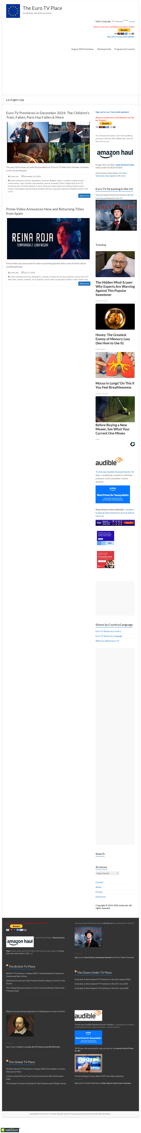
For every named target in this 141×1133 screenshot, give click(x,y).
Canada (128, 509)
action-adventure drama (20, 180)
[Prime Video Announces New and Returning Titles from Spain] (48, 219)
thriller (80, 189)
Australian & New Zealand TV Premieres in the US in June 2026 (101, 988)
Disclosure (101, 896)
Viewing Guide (104, 49)
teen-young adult (58, 279)
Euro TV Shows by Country (108, 631)
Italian (75, 186)
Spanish (65, 189)
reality (19, 279)
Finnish (24, 186)
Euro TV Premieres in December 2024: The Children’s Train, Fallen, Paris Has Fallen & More (47, 115)
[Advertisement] (70, 74)
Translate (131, 21)
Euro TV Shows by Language (109, 636)
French (39, 186)
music (81, 186)
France (123, 173)
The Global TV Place (22, 1062)
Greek (53, 186)
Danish (28, 183)
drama (47, 183)
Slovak (48, 189)
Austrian (45, 180)
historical (61, 186)
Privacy (99, 891)
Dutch (61, 183)
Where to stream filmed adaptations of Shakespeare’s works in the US (35, 1011)
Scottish (41, 189)
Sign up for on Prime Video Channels (104, 957)
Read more (84, 195)
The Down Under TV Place (94, 972)
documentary (38, 183)
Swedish (73, 189)
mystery (11, 189)
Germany (100, 175)
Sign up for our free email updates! (121, 37)
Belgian (53, 180)
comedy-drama (77, 180)
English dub (70, 183)
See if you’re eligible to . (33, 1047)
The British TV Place (22, 966)
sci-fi (34, 279)
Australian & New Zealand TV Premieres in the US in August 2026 (103, 979)
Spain (112, 175)
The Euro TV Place (42, 8)
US (102, 516)
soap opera (56, 189)
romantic (27, 279)
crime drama (13, 183)
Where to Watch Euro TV (107, 640)
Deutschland (111, 512)
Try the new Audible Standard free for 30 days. (94, 1024)
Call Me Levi (107, 923)
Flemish (32, 186)
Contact (99, 882)
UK (119, 175)
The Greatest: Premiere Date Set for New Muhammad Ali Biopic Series (36, 1083)
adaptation (36, 180)
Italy (107, 175)
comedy (66, 180)
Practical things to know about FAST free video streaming (99, 1076)
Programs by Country (124, 49)
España (99, 512)
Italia (130, 512)
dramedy (54, 183)
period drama (31, 189)
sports (47, 279)
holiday (69, 186)
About (99, 887)
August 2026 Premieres (82, 49)
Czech (22, 183)
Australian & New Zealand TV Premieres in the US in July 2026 (101, 984)
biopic (60, 180)
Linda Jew (14, 176)
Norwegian (20, 189)
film (19, 186)
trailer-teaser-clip (80, 279)
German (46, 186)
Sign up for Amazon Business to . (103, 1083)
